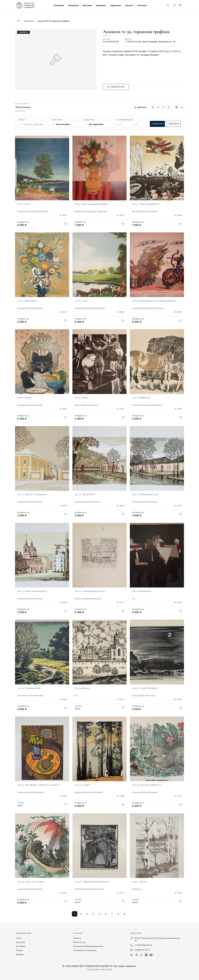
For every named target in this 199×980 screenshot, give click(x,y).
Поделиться (117, 87)
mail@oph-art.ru (142, 950)
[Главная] (18, 21)
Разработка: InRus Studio (99, 969)
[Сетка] (176, 107)
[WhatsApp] (141, 955)
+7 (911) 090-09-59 (143, 945)
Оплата (19, 950)
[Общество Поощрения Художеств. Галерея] (131, 955)
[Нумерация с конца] (158, 107)
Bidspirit (155, 54)
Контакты (142, 5)
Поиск (21, 120)
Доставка (20, 946)
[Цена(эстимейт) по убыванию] (168, 107)
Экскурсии (73, 5)
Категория (56, 120)
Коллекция (59, 5)
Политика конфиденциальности (88, 946)
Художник (89, 120)
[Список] (181, 107)
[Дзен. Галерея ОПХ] (146, 955)
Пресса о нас (79, 942)
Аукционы (101, 5)
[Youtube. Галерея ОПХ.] (151, 955)
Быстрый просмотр (42, 172)
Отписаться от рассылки (84, 950)
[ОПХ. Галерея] (136, 955)
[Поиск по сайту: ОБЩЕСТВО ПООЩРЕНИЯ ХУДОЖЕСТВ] (168, 5)
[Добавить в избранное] (65, 224)
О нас (18, 938)
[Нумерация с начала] (153, 107)
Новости (129, 5)
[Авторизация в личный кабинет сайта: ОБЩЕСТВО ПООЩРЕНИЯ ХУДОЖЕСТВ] (180, 5)
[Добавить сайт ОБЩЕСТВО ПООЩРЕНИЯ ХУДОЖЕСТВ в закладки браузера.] (174, 5)
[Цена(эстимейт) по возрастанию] (163, 107)
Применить (158, 124)
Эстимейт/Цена (125, 120)
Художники (115, 5)
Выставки (87, 5)
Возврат (20, 954)
